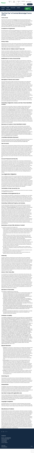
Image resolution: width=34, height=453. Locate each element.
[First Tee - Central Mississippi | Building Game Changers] (4, 3)
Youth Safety (14, 2)
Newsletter (23, 1)
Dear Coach (8, 9)
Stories (8, 7)
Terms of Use (3, 445)
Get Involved (13, 7)
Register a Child (27, 9)
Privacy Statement (4, 446)
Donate (29, 4)
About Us (10, 2)
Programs (3, 8)
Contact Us (18, 2)
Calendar (18, 7)
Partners (2, 9)
